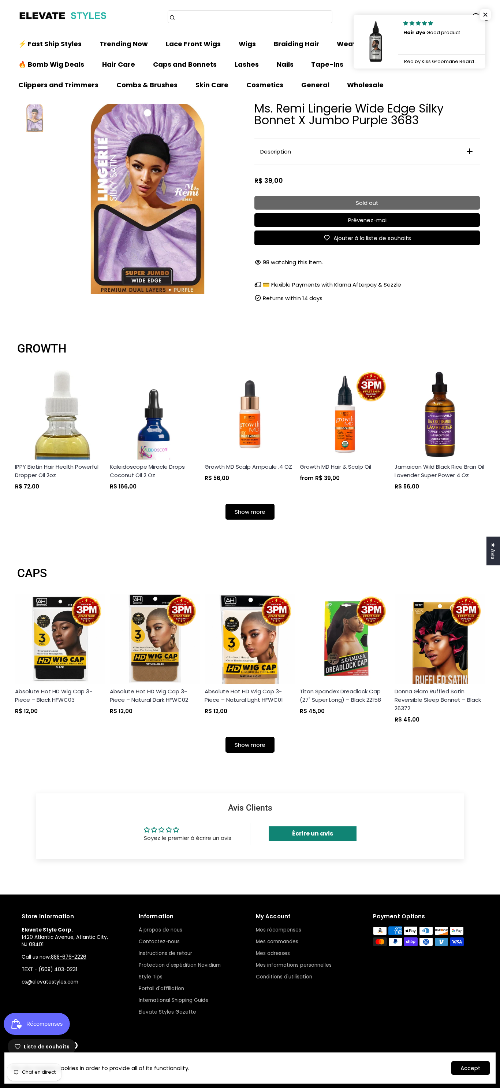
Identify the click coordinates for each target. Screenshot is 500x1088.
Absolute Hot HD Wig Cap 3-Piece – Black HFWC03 (53, 695)
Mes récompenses (278, 929)
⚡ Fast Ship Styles (50, 43)
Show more (250, 512)
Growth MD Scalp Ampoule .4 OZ (248, 467)
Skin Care (211, 84)
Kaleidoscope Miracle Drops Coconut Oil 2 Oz (147, 471)
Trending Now (124, 43)
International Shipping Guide (174, 1000)
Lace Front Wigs (193, 43)
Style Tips (151, 976)
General (315, 84)
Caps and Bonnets (185, 64)
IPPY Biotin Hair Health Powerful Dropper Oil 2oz (56, 471)
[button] (485, 14)
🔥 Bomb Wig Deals (51, 64)
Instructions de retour (165, 953)
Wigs (247, 43)
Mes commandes (277, 941)
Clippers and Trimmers (58, 84)
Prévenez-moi (367, 220)
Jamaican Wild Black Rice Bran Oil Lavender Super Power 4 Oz (439, 471)
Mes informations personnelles (294, 965)
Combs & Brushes (147, 84)
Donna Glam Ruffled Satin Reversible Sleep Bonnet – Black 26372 (438, 699)
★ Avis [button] (493, 550)
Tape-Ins (327, 64)
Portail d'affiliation (161, 988)
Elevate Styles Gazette (167, 1011)
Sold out (367, 203)
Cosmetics (264, 84)
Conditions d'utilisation (284, 976)
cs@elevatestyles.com (50, 981)
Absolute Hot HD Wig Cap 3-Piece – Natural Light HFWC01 (244, 695)
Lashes (247, 64)
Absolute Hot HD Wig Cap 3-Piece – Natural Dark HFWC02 (149, 695)
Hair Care (118, 64)
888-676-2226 (68, 957)
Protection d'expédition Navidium (180, 965)
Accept (470, 1068)
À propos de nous (160, 929)
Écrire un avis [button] (312, 833)
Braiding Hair (296, 43)
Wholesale (365, 84)
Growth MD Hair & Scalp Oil (335, 467)
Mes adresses (273, 953)
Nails (285, 64)
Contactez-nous (159, 941)
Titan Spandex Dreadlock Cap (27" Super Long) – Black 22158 (340, 695)
